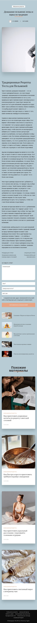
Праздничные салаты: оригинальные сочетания (24, 334)
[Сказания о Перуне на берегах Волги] (7, 315)
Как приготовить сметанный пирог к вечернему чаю (18, 590)
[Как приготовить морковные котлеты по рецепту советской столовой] (18, 393)
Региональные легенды (23, 616)
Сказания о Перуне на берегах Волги (24, 315)
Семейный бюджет (18, 617)
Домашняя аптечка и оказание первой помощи (22, 325)
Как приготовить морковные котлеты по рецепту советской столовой (16, 417)
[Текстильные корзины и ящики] (7, 344)
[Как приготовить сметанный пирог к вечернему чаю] (18, 566)
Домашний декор (24, 612)
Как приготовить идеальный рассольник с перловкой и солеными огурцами (15, 532)
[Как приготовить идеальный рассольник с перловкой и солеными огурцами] (18, 508)
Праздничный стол (11, 616)
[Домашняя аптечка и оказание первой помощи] (7, 325)
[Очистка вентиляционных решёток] (7, 354)
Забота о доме (9, 614)
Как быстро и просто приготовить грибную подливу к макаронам (18, 475)
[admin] (11, 21)
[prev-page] (3, 604)
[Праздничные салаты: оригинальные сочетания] (7, 335)
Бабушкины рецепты (18, 6)
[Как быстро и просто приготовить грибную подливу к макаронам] (18, 451)
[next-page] (6, 604)
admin (16, 21)
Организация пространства (22, 614)
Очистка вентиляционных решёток (24, 354)
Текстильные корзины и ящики (22, 344)
